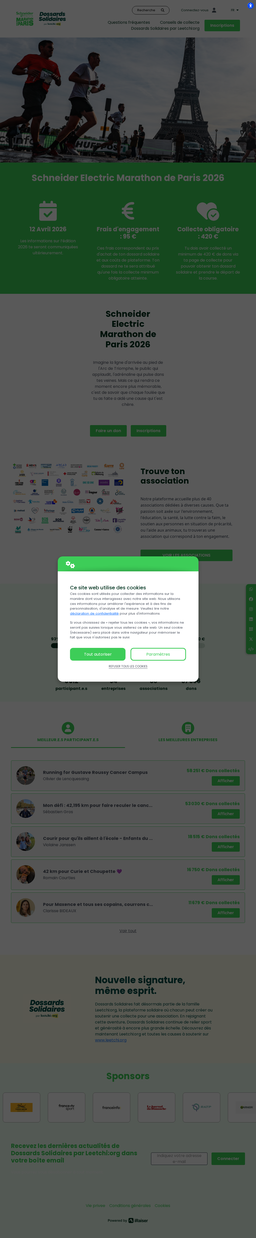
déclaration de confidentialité (94, 613)
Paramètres (158, 654)
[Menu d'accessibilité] (251, 6)
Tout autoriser (98, 654)
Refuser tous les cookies (128, 666)
